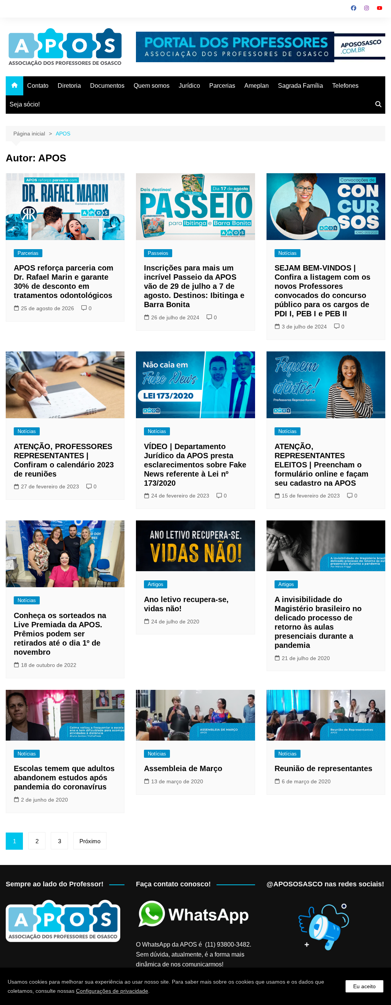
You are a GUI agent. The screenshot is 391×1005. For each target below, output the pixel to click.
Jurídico (189, 85)
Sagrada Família (300, 85)
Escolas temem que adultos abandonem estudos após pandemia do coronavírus (64, 777)
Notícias (287, 253)
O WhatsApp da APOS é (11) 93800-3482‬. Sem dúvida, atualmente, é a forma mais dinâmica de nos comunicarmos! (193, 954)
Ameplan (256, 85)
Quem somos (152, 85)
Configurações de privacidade (112, 991)
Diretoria (69, 85)
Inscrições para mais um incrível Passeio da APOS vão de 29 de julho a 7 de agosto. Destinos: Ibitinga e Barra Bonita (194, 286)
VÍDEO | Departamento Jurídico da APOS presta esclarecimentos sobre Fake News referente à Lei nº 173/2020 (195, 464)
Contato (37, 85)
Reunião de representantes (323, 768)
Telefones (345, 85)
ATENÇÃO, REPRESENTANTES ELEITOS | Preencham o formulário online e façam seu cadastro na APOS (321, 464)
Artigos (155, 584)
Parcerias (222, 85)
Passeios (158, 253)
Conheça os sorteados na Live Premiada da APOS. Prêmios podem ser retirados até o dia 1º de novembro (60, 633)
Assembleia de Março (183, 768)
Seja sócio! (25, 104)
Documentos (107, 85)
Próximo (89, 841)
